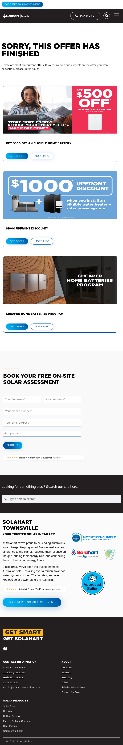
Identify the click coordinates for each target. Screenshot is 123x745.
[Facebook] (5, 649)
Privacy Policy (24, 741)
